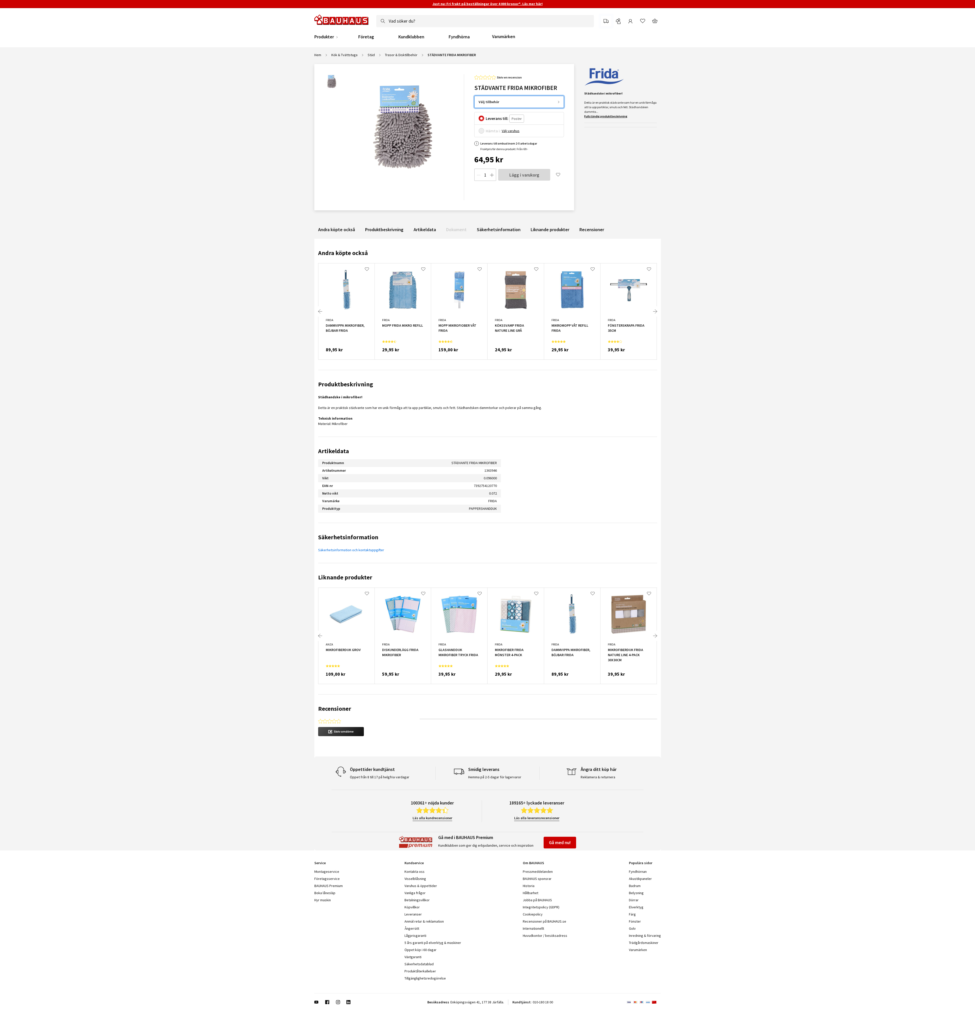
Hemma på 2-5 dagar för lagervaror (494, 777)
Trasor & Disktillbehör (401, 55)
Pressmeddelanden (538, 871)
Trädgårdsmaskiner (643, 942)
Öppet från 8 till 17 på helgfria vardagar (379, 777)
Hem (317, 55)
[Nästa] (655, 311)
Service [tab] (320, 863)
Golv (632, 928)
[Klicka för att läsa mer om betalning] (644, 1002)
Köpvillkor (412, 907)
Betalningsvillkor (417, 900)
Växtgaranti (412, 957)
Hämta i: (493, 130)
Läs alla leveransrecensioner (536, 818)
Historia (528, 885)
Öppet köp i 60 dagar (420, 949)
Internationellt (533, 928)
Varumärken (503, 36)
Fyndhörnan (638, 871)
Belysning (636, 893)
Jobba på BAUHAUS (537, 900)
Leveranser (413, 914)
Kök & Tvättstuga (344, 55)
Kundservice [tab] (414, 863)
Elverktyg (636, 907)
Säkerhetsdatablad (419, 964)
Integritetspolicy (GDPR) (541, 907)
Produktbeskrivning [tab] (345, 384)
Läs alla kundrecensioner (432, 818)
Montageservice (326, 871)
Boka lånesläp (324, 893)
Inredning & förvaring (645, 935)
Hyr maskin (322, 900)
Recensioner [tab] (334, 709)
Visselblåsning (415, 878)
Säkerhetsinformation (499, 229)
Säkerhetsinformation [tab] (348, 537)
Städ (371, 55)
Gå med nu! (560, 842)
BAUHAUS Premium (328, 885)
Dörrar (634, 900)
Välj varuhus (510, 131)
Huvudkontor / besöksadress (545, 935)
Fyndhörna (459, 37)
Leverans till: (497, 118)
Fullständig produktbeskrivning (605, 116)
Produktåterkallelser (420, 971)
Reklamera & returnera (598, 777)
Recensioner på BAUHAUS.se (544, 921)
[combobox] (485, 21)
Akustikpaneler (640, 878)
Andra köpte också (336, 229)
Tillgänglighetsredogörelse (425, 978)
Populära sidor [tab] (640, 863)
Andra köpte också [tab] (343, 253)
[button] (341, 731)
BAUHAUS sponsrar (537, 878)
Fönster (635, 921)
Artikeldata (425, 229)
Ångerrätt (411, 928)
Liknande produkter (550, 229)
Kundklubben (411, 37)
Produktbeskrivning (384, 229)
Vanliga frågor (415, 893)
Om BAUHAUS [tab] (533, 863)
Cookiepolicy (533, 914)
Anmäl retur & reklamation (424, 921)
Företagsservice (327, 878)
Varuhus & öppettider (420, 885)
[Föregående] (320, 311)
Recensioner (591, 229)
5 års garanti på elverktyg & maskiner (432, 942)
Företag (366, 37)
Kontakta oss (414, 871)
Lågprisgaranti (415, 935)
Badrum (635, 885)
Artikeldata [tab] (333, 451)
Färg (632, 914)
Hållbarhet (530, 893)
